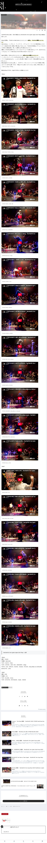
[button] (43, 407)
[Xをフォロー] (22, 705)
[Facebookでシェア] (40, 30)
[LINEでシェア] (45, 30)
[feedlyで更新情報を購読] (25, 705)
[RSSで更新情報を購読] (27, 705)
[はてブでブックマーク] (42, 30)
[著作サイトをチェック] (19, 705)
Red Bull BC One (5, 687)
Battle (11, 687)
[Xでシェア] (37, 30)
